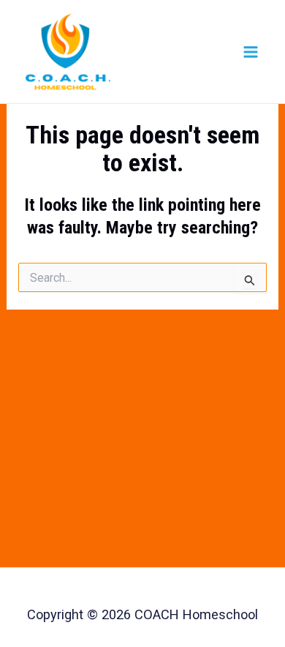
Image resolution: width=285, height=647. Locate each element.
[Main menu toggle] (250, 51)
